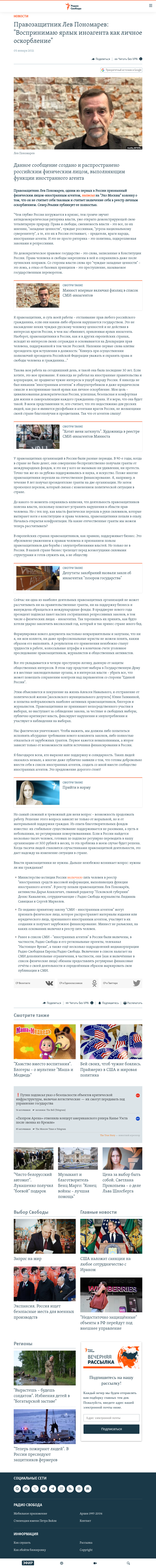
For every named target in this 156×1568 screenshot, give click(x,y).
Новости (21, 16)
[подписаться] (87, 1488)
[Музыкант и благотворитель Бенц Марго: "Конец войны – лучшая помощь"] (78, 1158)
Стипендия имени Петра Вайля (35, 1521)
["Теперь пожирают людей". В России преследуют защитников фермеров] (45, 1426)
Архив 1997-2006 (91, 1513)
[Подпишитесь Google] (17, 1488)
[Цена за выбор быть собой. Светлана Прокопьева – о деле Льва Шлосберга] (122, 1158)
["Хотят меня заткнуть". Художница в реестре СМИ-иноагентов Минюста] (38, 437)
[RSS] (70, 1488)
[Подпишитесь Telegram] (52, 1488)
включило (75, 877)
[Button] (101, 59)
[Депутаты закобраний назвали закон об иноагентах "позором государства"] (38, 578)
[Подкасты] (79, 1488)
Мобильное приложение (30, 1513)
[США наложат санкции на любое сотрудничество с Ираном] (111, 1236)
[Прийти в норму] (38, 792)
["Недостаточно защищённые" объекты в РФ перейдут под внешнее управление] (111, 1295)
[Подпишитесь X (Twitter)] (35, 1488)
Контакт (85, 1521)
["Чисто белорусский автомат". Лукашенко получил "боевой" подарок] (33, 1158)
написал (88, 195)
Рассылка (86, 1543)
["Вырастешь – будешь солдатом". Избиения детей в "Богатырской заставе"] (45, 1368)
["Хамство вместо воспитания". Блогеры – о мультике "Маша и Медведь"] (45, 1041)
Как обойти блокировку (30, 1550)
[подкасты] (61, 1563)
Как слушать (22, 1543)
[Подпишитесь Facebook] (26, 1488)
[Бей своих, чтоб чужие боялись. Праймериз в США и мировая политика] (111, 1041)
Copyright (86, 1550)
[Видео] (95, 1563)
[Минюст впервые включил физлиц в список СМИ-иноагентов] (38, 295)
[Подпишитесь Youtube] (43, 1488)
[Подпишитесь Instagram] (61, 1488)
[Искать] (128, 1563)
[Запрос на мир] (45, 1236)
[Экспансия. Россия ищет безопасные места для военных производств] (45, 1283)
